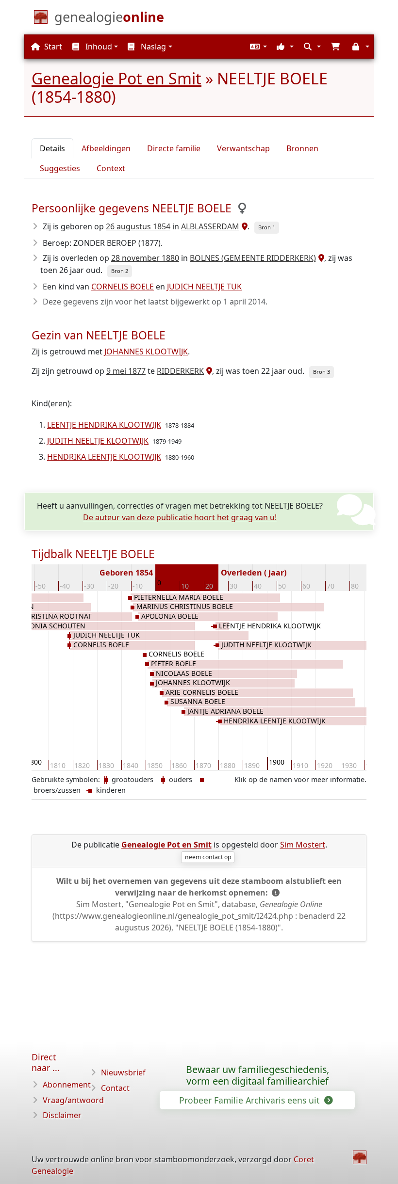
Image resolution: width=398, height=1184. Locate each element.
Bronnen (302, 148)
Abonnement (67, 1084)
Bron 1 (266, 227)
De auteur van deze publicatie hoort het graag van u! (180, 517)
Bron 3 (321, 371)
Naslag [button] (152, 46)
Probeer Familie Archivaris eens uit (250, 1100)
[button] (257, 46)
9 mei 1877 (126, 371)
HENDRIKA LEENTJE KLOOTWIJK (104, 456)
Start (52, 46)
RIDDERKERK (180, 371)
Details (52, 148)
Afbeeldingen (106, 148)
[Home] (359, 1157)
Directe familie (173, 148)
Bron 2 (119, 270)
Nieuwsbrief (123, 1072)
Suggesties (60, 168)
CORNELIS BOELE (122, 286)
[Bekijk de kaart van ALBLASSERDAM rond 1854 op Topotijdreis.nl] (243, 226)
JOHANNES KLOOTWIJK (146, 351)
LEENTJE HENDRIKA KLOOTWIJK (104, 424)
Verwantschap (243, 148)
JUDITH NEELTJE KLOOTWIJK (98, 440)
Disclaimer (62, 1115)
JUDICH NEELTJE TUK (204, 286)
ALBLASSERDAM (210, 226)
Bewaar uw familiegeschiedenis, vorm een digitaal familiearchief (257, 1075)
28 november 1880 (145, 258)
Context (111, 168)
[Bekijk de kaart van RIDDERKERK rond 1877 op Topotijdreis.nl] (208, 371)
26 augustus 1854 (138, 226)
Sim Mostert (302, 844)
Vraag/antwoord (73, 1100)
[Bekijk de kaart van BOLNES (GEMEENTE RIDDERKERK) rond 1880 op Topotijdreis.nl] (320, 258)
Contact (115, 1088)
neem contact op (208, 857)
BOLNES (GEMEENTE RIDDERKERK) (253, 258)
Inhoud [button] (97, 46)
